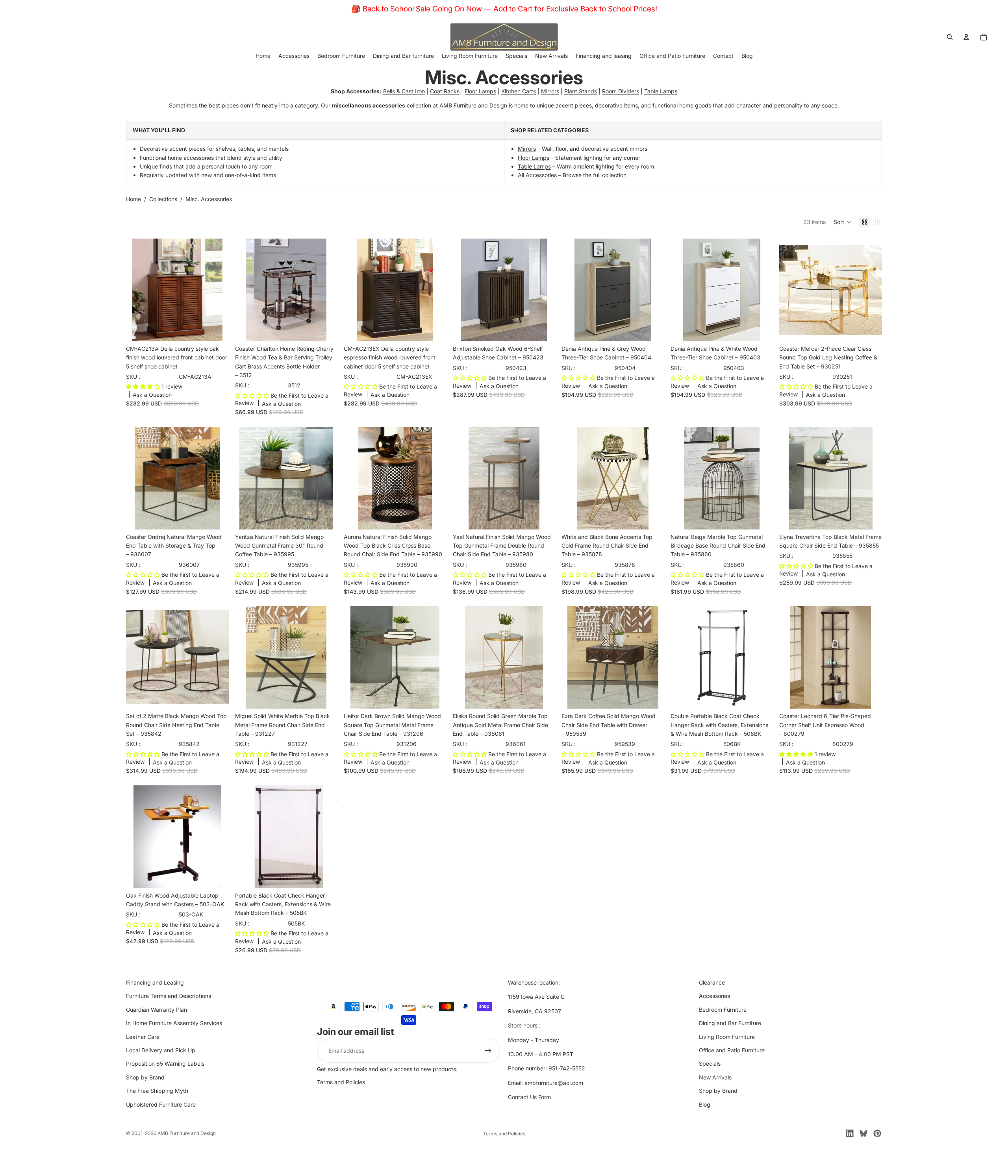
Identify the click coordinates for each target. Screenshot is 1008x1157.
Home (133, 199)
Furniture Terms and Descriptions (168, 995)
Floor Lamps (480, 91)
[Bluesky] (863, 1133)
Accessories (714, 995)
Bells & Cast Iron (404, 91)
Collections (163, 199)
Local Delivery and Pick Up (160, 1050)
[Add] (216, 329)
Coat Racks (445, 91)
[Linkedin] (849, 1133)
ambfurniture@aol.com (553, 1082)
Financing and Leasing (155, 982)
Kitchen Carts (518, 91)
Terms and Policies (341, 1082)
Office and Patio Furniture (732, 1050)
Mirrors (550, 91)
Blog (704, 1104)
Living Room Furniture (727, 1036)
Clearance (712, 982)
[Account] (966, 37)
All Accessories (537, 175)
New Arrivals (715, 1077)
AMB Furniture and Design (187, 1133)
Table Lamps (660, 91)
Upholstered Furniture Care (161, 1104)
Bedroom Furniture (723, 1009)
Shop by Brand (145, 1077)
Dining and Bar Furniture (730, 1023)
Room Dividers (620, 91)
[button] (842, 222)
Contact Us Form (529, 1097)
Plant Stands (580, 91)
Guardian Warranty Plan (156, 1009)
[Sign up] (488, 1050)
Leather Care (142, 1036)
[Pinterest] (877, 1133)
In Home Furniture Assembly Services (174, 1023)
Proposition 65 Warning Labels (165, 1063)
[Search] (949, 37)
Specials (710, 1063)
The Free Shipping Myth (157, 1090)
